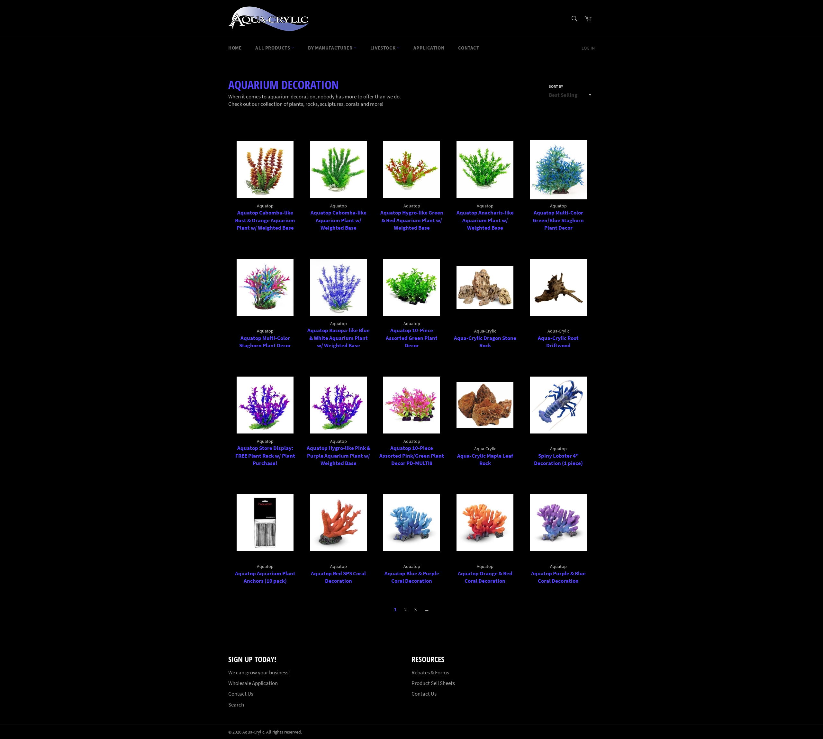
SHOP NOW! (507, 25)
